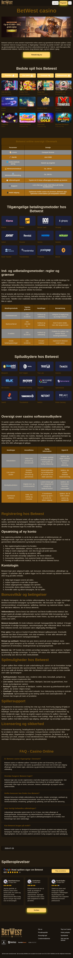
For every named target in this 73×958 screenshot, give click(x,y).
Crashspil (44, 75)
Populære (8, 75)
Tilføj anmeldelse (60, 871)
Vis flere (36, 910)
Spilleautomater (62, 75)
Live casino (26, 75)
